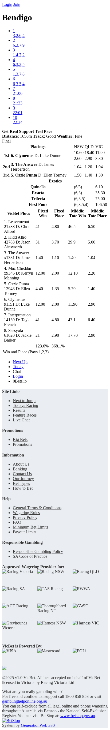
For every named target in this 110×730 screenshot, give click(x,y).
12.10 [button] (73, 273)
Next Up (20, 362)
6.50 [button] (91, 226)
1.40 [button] (39, 257)
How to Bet (23, 488)
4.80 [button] (55, 226)
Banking (20, 469)
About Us (21, 464)
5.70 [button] (72, 288)
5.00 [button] (91, 242)
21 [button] (38, 335)
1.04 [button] (91, 257)
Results (19, 410)
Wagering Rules (26, 512)
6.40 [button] (91, 319)
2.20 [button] (91, 273)
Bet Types (21, 483)
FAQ (17, 522)
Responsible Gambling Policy (38, 551)
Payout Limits (24, 532)
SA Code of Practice (30, 556)
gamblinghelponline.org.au (24, 701)
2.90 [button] (91, 304)
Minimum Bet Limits (30, 527)
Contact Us (22, 473)
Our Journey (23, 478)
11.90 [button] (72, 304)
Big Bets (20, 439)
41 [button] (38, 226)
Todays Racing (25, 405)
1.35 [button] (55, 288)
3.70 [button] (55, 242)
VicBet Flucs (18, 213)
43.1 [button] (72, 319)
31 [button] (38, 242)
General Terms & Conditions (37, 508)
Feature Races (25, 415)
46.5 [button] (72, 226)
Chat (17, 371)
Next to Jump (24, 400)
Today (18, 366)
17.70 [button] (73, 335)
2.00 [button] (55, 273)
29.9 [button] (72, 242)
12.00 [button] (40, 273)
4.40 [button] (39, 288)
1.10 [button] (55, 257)
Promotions (22, 444)
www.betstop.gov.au (77, 715)
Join (16, 4)
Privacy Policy (25, 517)
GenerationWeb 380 (38, 725)
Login (7, 4)
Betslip (20, 381)
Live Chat (21, 420)
